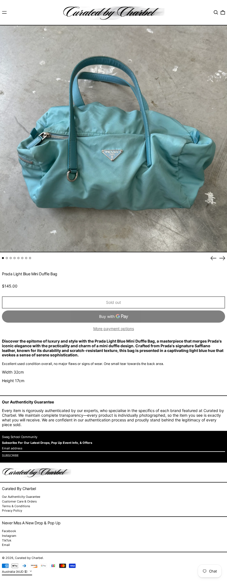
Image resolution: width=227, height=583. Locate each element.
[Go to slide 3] (11, 258)
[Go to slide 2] (7, 258)
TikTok (6, 540)
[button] (215, 12)
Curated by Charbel (29, 558)
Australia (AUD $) (15, 572)
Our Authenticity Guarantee (21, 497)
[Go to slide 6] (22, 258)
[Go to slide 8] (30, 258)
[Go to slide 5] (18, 258)
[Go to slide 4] (15, 258)
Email (6, 545)
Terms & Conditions (16, 506)
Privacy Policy (12, 510)
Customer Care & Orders (19, 501)
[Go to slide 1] (3, 258)
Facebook (9, 531)
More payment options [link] (113, 329)
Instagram (9, 536)
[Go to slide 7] (26, 258)
